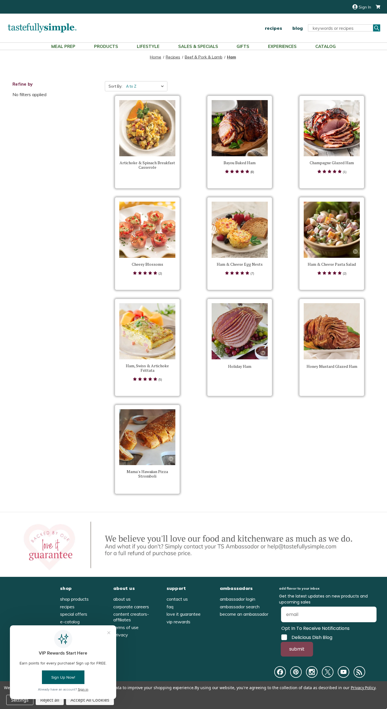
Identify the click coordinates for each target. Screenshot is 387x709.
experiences (282, 46)
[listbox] (146, 86)
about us (122, 599)
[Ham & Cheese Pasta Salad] (332, 230)
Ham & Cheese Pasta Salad (332, 264)
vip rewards (178, 621)
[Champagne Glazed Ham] (332, 128)
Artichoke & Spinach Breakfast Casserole (147, 165)
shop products (74, 599)
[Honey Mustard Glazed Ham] (332, 331)
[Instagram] (312, 672)
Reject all (49, 700)
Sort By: (115, 86)
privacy (120, 635)
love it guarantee (184, 614)
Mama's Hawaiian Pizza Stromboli (147, 473)
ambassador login (237, 599)
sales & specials (198, 46)
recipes (273, 28)
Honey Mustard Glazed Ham (332, 366)
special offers (73, 614)
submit (297, 649)
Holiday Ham (239, 366)
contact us (177, 599)
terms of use (126, 627)
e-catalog (70, 621)
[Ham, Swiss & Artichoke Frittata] (147, 331)
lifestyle (148, 46)
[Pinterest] (296, 672)
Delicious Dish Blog (312, 637)
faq (170, 606)
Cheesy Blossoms (147, 264)
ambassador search (240, 606)
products (106, 46)
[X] (328, 672)
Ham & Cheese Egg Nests (240, 264)
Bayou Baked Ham (240, 163)
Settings (20, 700)
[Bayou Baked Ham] (240, 128)
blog (297, 28)
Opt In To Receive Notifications (315, 628)
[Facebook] (280, 672)
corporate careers (131, 606)
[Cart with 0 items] (375, 7)
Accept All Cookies (90, 700)
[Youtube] (343, 672)
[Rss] (359, 672)
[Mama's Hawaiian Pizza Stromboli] (147, 437)
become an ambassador (244, 614)
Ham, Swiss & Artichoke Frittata (147, 368)
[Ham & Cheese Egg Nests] (240, 230)
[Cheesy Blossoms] (147, 230)
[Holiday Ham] (240, 331)
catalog (325, 46)
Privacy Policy (363, 687)
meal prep (63, 46)
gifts (243, 46)
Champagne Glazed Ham (332, 163)
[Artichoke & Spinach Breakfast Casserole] (147, 128)
